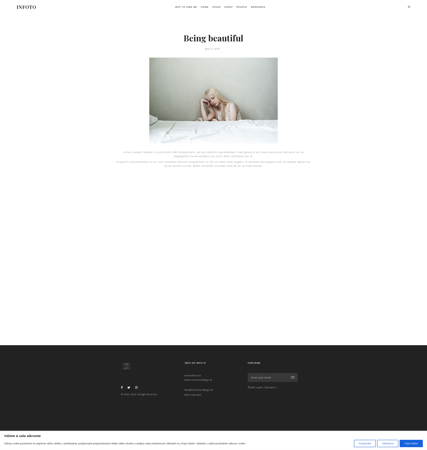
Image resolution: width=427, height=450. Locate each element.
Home (205, 7)
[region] (213, 440)
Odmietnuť (387, 443)
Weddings (258, 7)
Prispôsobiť (365, 443)
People (242, 7)
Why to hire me (186, 7)
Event (229, 7)
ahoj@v (188, 389)
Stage (216, 7)
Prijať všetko (411, 443)
